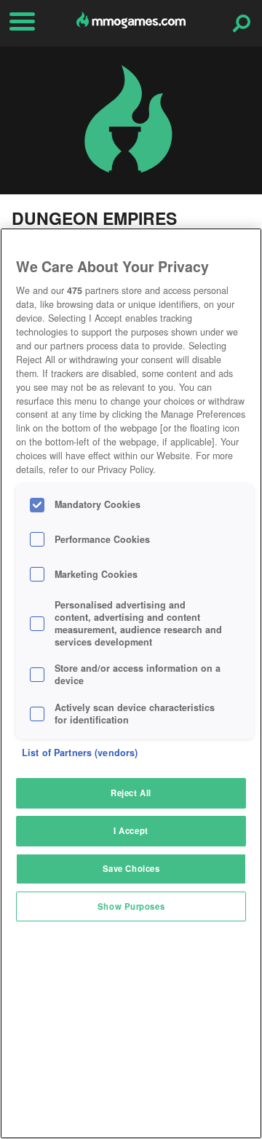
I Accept (131, 830)
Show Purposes (131, 906)
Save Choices (131, 868)
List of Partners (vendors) (80, 752)
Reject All (131, 792)
